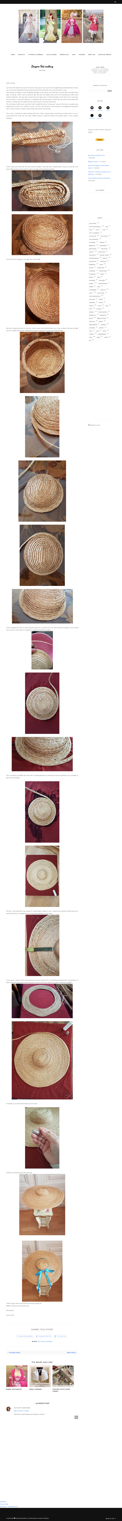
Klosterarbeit (92, 289)
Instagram (100, 110)
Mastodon (92, 118)
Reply (76, 1417)
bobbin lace (92, 245)
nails (107, 305)
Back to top (110, 1518)
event (101, 264)
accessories (48, 1341)
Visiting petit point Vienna (61, 1390)
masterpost (92, 302)
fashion (91, 267)
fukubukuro (92, 274)
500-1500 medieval (93, 239)
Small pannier (35, 1389)
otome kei (99, 308)
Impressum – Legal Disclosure (9, 1506)
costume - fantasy (104, 255)
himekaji (91, 283)
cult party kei (92, 261)
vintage (106, 337)
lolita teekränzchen (94, 296)
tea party (101, 327)
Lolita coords (51, 54)
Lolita (90, 293)
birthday (102, 242)
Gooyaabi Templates (43, 1518)
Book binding (103, 245)
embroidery (92, 264)
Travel (104, 331)
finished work (103, 270)
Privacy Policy (4, 1504)
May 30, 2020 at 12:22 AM (21, 1411)
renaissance (103, 315)
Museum (82, 54)
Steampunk (92, 327)
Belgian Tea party (93, 161)
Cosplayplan (92, 255)
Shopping (103, 324)
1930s (90, 229)
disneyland (103, 261)
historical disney (102, 283)
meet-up (101, 302)
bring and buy (92, 248)
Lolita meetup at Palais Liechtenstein (99, 178)
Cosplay (91, 252)
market (101, 299)
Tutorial (91, 334)
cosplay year (101, 252)
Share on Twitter (45, 1336)
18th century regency (95, 226)
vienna (98, 337)
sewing (101, 321)
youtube (92, 110)
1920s (106, 226)
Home (13, 54)
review (91, 318)
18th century (41, 1341)
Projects (21, 54)
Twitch (108, 110)
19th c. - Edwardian (94, 233)
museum (91, 305)
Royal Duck (100, 118)
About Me (91, 54)
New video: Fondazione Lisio (96, 155)
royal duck (92, 321)
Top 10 (90, 331)
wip (90, 340)
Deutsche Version (104, 54)
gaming (102, 274)
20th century (104, 236)
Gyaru (98, 277)
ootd (90, 308)
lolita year (92, 299)
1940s (97, 229)
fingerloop (92, 270)
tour (97, 331)
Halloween (92, 280)
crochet (105, 258)
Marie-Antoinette (14, 1389)
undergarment (102, 334)
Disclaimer (3, 1501)
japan (98, 286)
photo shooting (102, 312)
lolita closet (100, 293)
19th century (92, 236)
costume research (94, 258)
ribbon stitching (101, 318)
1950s (103, 229)
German (91, 277)
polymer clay (92, 315)
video (90, 337)
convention (104, 248)
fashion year (100, 267)
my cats (100, 305)
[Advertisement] (100, 379)
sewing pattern (93, 324)
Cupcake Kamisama (22, 1408)
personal (91, 312)
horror (91, 286)
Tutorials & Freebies (35, 54)
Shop (74, 54)
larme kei (102, 289)
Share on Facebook (26, 1336)
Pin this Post (61, 1336)
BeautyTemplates (22, 1518)
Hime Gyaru (102, 280)
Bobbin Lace (64, 54)
